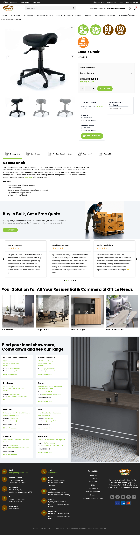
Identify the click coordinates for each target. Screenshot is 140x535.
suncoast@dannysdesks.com (18, 371)
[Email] (4, 471)
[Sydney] (44, 501)
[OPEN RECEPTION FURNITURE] (52, 15)
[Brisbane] (4, 498)
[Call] (44, 471)
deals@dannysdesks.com (18, 472)
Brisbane (12, 497)
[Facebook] (112, 497)
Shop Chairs (42, 329)
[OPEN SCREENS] (82, 15)
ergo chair (29, 177)
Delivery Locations (93, 492)
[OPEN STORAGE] (92, 15)
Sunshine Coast (15, 478)
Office (5, 2)
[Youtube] (123, 497)
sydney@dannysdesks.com (52, 394)
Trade (121, 2)
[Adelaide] (44, 491)
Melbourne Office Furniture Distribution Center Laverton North (16, 414)
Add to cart (105, 88)
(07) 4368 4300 (15, 394)
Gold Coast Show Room (51, 440)
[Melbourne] (44, 513)
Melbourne (53, 511)
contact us (99, 106)
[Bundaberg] (4, 489)
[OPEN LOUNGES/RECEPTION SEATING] (116, 15)
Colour (82, 68)
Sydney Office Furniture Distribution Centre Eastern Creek (50, 387)
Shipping (93, 495)
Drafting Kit (84, 73)
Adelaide (52, 490)
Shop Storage (78, 329)
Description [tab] (15, 154)
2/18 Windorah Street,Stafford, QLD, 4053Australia (45, 363)
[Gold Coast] (4, 508)
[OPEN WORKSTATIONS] (35, 15)
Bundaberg (13, 487)
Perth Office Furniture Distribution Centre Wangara (49, 414)
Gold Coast (13, 506)
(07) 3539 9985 (49, 369)
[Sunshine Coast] (4, 479)
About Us (93, 475)
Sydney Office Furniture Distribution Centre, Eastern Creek (58, 504)
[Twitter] (117, 497)
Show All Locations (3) (91, 136)
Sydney (51, 499)
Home (3, 19)
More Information (10, 374)
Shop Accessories (115, 329)
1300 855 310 (48, 392)
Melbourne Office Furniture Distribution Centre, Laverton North (59, 516)
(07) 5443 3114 (15, 369)
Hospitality (36, 2)
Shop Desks (7, 329)
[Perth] (44, 479)
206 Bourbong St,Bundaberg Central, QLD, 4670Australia (13, 388)
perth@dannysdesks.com (51, 421)
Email (11, 470)
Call (50, 470)
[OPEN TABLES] (61, 15)
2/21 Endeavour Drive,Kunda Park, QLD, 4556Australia (11, 363)
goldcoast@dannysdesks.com (53, 445)
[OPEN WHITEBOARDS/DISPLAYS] (136, 15)
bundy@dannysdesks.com (17, 396)
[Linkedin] (128, 497)
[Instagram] (134, 497)
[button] (72, 57)
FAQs (93, 485)
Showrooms (98, 2)
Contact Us (111, 2)
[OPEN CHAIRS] (8, 15)
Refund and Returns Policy (93, 498)
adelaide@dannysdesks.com (18, 448)
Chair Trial (93, 482)
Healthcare (25, 2)
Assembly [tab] (108, 154)
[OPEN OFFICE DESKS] (21, 15)
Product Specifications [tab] (62, 154)
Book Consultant (132, 2)
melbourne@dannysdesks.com (19, 421)
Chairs (8, 19)
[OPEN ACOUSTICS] (72, 15)
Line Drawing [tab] (36, 154)
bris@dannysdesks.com (50, 371)
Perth (50, 478)
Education (14, 2)
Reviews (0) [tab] (87, 154)
